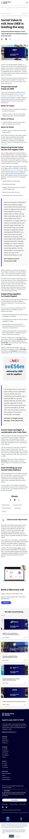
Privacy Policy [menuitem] (5, 804)
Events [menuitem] (3, 775)
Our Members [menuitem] (5, 751)
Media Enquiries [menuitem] (23, 804)
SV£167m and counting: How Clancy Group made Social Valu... (11, 634)
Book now (6, 602)
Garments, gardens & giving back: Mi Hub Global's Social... (10, 656)
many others (4, 144)
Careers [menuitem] (4, 757)
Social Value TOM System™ (16, 170)
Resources (3, 7)
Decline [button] (17, 836)
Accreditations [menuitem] (5, 755)
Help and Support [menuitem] (6, 779)
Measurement (5, 505)
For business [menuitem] (5, 767)
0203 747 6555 (18, 720)
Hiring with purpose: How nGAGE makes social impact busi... (10, 679)
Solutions (4, 736)
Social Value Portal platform (19, 352)
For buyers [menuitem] (4, 763)
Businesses (18, 508)
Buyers (4, 511)
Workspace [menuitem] (4, 742)
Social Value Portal (6, 13)
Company (4, 747)
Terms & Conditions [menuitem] (14, 804)
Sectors (4, 761)
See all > (3, 615)
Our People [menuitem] (4, 749)
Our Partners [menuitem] (5, 753)
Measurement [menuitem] (5, 740)
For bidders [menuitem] (4, 765)
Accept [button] (11, 836)
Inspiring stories (6, 508)
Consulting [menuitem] (4, 738)
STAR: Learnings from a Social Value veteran (14, 701)
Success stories (17, 505)
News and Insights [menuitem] (6, 773)
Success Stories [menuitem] (6, 777)
